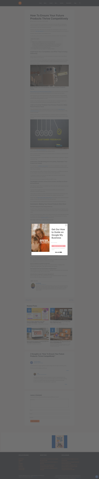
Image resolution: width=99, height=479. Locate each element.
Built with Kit (58, 252)
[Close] (66, 225)
